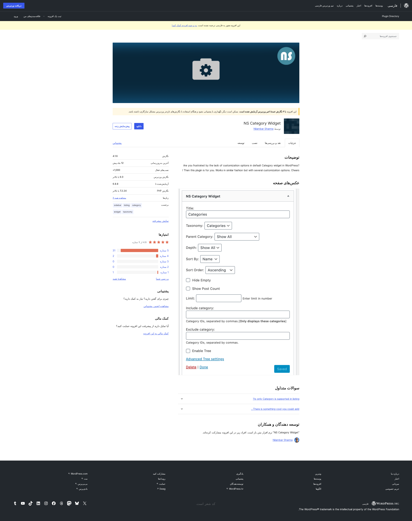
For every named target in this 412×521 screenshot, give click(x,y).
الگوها (318, 488)
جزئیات (292, 143)
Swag (161, 488)
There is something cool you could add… (275, 409)
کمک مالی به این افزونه (156, 333)
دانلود (138, 126)
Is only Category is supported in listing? (276, 398)
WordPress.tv (234, 488)
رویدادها (161, 478)
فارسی (365, 504)
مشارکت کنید (159, 473)
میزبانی (395, 483)
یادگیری (239, 473)
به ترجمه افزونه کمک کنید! (184, 25)
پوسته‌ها (317, 478)
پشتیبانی (117, 143)
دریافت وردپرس (13, 5)
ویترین (318, 473)
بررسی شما (162, 278)
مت (84, 478)
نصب (254, 143)
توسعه (241, 143)
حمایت (160, 483)
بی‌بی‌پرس (81, 483)
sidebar (117, 205)
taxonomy (127, 212)
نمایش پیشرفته (160, 220)
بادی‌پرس (82, 488)
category (136, 205)
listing (127, 205)
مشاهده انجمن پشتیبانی (156, 306)
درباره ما (395, 473)
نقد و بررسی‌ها (273, 143)
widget (117, 212)
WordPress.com (78, 473)
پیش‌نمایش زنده (122, 126)
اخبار (397, 478)
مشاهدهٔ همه (119, 278)
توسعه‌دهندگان (236, 483)
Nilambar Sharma (263, 128)
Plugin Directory (390, 16)
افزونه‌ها (317, 483)
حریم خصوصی (392, 488)
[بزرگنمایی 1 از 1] (295, 193)
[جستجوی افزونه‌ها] (365, 36)
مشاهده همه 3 (119, 198)
